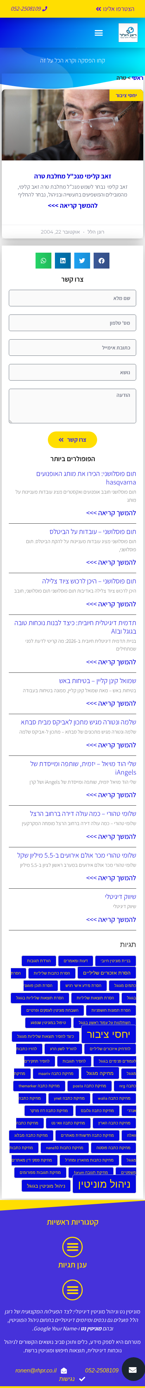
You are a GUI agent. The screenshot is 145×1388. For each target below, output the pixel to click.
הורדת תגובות (39, 961)
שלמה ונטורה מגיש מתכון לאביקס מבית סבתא (78, 722)
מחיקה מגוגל (100, 1073)
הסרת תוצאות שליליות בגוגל (40, 998)
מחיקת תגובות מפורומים (40, 1172)
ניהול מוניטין (104, 1184)
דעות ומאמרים (76, 961)
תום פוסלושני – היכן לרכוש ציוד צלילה (89, 581)
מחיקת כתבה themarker (39, 1086)
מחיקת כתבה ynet (69, 1098)
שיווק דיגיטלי (120, 896)
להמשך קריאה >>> (72, 205)
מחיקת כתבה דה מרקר (49, 1110)
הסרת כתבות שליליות (52, 973)
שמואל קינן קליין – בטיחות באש (97, 680)
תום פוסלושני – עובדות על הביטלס (93, 531)
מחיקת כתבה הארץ (114, 1123)
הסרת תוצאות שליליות (95, 998)
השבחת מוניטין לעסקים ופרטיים (52, 1010)
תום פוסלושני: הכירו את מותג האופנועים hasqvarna (86, 478)
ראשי (137, 78)
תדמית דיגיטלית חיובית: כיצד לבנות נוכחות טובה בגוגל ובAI (75, 627)
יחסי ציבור (109, 1034)
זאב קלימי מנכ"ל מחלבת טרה (72, 176)
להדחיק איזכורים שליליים (110, 1049)
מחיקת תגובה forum (91, 1172)
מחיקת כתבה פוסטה (113, 1148)
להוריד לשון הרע (63, 1049)
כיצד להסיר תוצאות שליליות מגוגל (45, 1036)
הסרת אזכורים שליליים (107, 973)
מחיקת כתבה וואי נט (68, 1123)
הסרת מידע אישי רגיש (83, 985)
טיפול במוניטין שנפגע (48, 1023)
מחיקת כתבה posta (89, 1086)
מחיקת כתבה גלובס (97, 1110)
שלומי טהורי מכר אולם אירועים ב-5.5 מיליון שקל (76, 855)
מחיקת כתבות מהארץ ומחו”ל (89, 1160)
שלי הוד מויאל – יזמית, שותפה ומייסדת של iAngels (83, 768)
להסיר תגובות (74, 1061)
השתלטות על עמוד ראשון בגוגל (105, 1023)
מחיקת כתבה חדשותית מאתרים (87, 1135)
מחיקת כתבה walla (114, 1098)
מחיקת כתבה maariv (56, 1073)
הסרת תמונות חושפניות (111, 1010)
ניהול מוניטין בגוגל (46, 1186)
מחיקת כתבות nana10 (64, 1148)
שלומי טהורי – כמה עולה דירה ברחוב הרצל (83, 813)
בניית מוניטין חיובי (116, 961)
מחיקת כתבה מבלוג (31, 1135)
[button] (98, 33)
